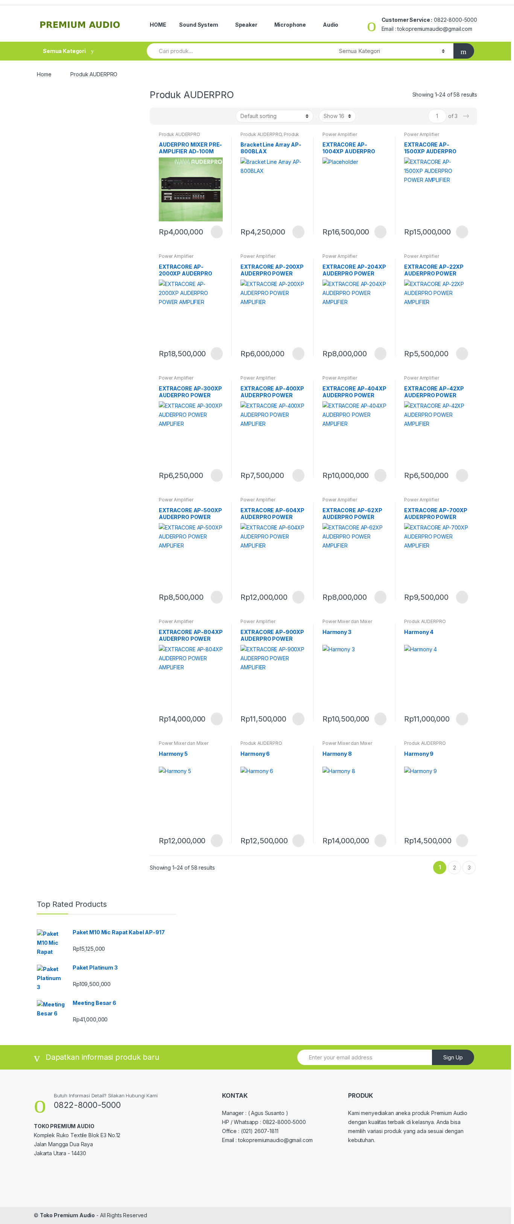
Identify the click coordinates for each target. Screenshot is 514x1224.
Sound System (198, 24)
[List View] (181, 116)
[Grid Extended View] (170, 116)
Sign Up (453, 1057)
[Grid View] (160, 116)
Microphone (290, 24)
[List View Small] (192, 116)
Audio (330, 24)
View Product (216, 231)
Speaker (246, 24)
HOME (158, 24)
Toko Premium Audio (67, 1215)
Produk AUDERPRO (179, 134)
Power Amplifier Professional (339, 137)
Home (44, 74)
